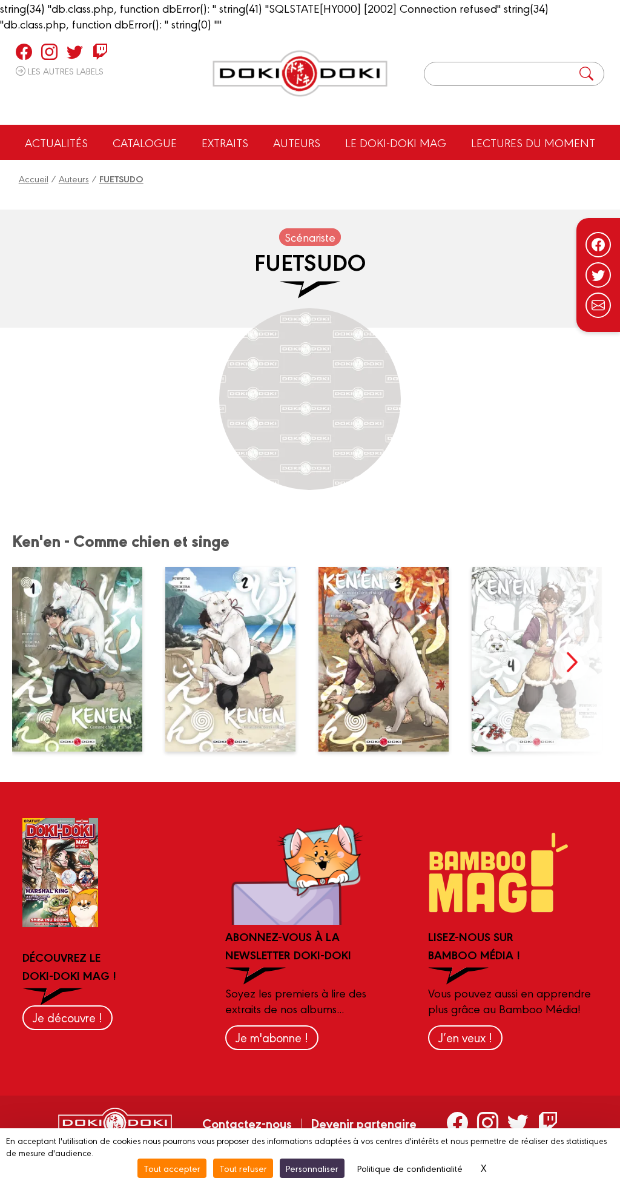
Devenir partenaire (364, 1123)
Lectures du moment (533, 142)
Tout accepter (171, 1168)
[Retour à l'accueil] (300, 74)
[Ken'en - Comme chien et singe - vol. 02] (237, 659)
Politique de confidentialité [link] (410, 1168)
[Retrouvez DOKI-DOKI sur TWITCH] (100, 51)
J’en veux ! (465, 1037)
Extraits (225, 142)
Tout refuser (243, 1168)
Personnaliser (312, 1168)
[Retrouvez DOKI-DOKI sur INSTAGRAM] (49, 51)
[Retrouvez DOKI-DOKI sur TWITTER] (75, 51)
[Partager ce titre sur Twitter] (598, 275)
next (571, 662)
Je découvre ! (67, 1017)
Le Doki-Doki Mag (395, 142)
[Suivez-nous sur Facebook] (598, 244)
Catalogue (145, 142)
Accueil (33, 178)
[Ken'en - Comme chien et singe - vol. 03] (390, 659)
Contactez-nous (247, 1123)
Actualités (56, 142)
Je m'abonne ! (272, 1037)
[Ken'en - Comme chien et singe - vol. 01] (84, 659)
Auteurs (296, 142)
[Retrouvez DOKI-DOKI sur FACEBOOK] (24, 51)
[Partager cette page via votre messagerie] (598, 305)
